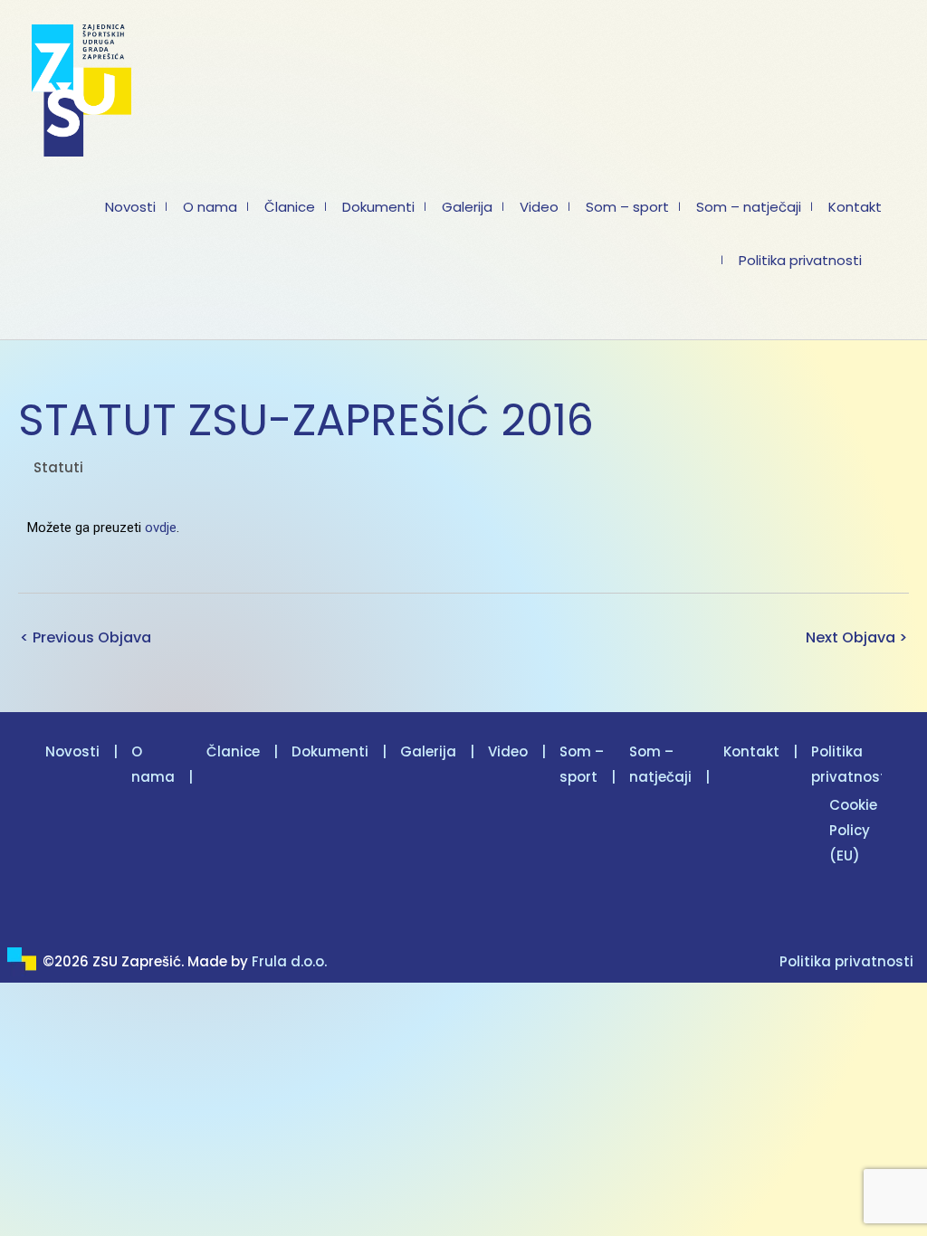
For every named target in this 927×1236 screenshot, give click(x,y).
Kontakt (751, 751)
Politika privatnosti (846, 961)
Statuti (58, 467)
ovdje (161, 527)
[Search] (50, 314)
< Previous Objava (85, 637)
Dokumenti (329, 751)
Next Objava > (856, 637)
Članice (233, 751)
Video (508, 751)
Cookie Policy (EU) (853, 830)
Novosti (72, 751)
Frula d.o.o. (289, 961)
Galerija (428, 751)
